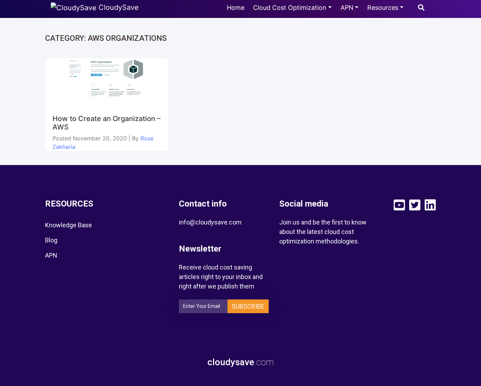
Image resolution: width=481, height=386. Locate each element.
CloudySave (117, 7)
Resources (382, 7)
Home (235, 7)
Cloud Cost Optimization (289, 7)
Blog (51, 240)
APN (347, 7)
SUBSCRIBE (248, 306)
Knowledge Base (68, 225)
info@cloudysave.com (210, 222)
